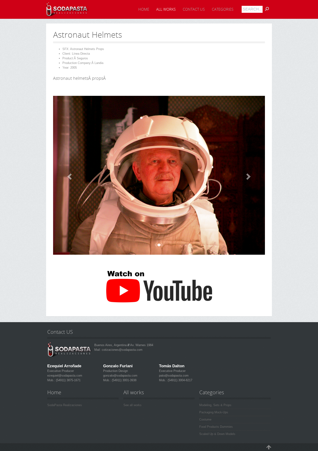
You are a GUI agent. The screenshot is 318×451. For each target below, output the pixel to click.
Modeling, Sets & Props (215, 405)
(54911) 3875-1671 (68, 380)
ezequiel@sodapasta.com (64, 375)
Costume (205, 419)
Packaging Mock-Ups (213, 412)
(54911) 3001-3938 (123, 380)
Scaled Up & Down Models (217, 434)
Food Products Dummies (216, 426)
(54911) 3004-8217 (179, 380)
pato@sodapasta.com (174, 375)
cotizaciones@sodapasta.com (122, 349)
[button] (69, 175)
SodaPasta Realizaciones (64, 405)
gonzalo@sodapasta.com (120, 375)
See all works (132, 405)
